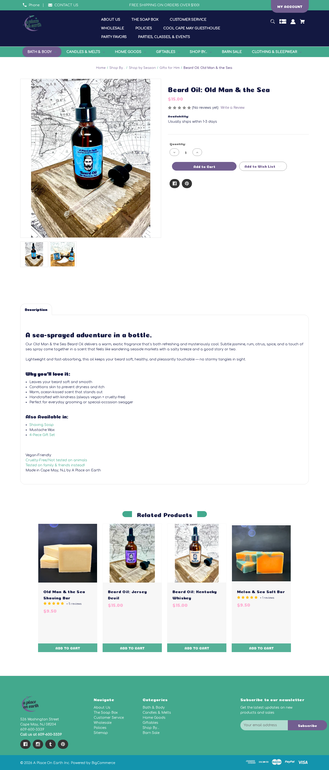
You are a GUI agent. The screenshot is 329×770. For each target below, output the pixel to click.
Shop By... (151, 728)
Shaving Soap (41, 425)
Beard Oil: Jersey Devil (127, 594)
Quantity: (178, 143)
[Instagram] (37, 744)
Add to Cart (67, 648)
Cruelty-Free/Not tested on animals (56, 460)
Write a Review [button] (232, 107)
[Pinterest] (186, 183)
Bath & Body (154, 707)
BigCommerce (103, 763)
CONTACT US (66, 5)
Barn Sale (151, 733)
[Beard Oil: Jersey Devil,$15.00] (132, 553)
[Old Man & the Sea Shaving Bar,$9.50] (67, 553)
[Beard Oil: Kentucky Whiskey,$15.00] (196, 553)
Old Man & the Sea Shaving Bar (64, 594)
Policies (100, 728)
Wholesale (103, 723)
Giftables (150, 723)
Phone (34, 5)
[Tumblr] (50, 744)
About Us (102, 707)
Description (36, 309)
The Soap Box (106, 712)
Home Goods (154, 717)
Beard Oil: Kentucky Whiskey (194, 594)
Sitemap (101, 733)
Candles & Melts (157, 712)
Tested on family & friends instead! (55, 465)
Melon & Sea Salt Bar (261, 591)
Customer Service (109, 717)
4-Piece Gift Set (42, 435)
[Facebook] (174, 183)
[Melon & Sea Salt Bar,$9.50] (261, 553)
